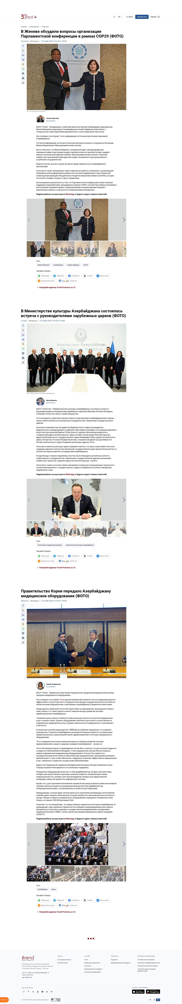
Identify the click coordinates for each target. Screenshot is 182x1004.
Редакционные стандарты (93, 969)
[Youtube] (38, 991)
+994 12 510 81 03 (27, 975)
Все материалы (50, 121)
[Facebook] (28, 991)
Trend (61, 136)
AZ (154, 1000)
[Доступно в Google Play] (153, 991)
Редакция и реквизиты (92, 963)
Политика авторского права (147, 966)
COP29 (85, 265)
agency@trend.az (27, 977)
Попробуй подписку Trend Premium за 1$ (57, 287)
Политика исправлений (92, 972)
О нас (86, 959)
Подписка (114, 959)
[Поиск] (114, 17)
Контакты (87, 966)
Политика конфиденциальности (149, 963)
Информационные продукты (121, 963)
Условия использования (146, 959)
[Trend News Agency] (28, 958)
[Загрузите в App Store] (138, 991)
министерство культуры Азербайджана (80, 545)
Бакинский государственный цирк (50, 545)
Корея (54, 889)
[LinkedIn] (47, 991)
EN (150, 1000)
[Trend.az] (29, 17)
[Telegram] (42, 991)
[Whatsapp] (24, 991)
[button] (23, 46)
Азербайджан (58, 265)
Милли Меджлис (43, 265)
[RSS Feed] (52, 991)
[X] (33, 991)
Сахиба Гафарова (73, 265)
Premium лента (63, 963)
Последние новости (64, 959)
